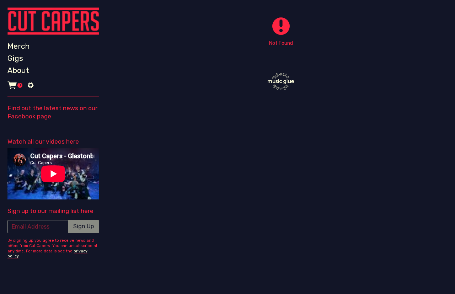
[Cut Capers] (53, 21)
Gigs (15, 58)
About (18, 70)
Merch (18, 46)
